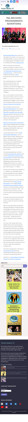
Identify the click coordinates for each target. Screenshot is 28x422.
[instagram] (6, 407)
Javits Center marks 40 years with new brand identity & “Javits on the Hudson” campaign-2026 (16, 372)
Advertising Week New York (10, 55)
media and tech (20, 62)
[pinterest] (20, 403)
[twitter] (2, 403)
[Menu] (2, 5)
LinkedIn (14, 1)
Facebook (11, 1)
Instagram (17, 1)
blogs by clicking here (15, 259)
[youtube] (2, 406)
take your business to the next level (12, 104)
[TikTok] (11, 407)
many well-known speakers (14, 154)
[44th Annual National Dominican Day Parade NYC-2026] (3, 379)
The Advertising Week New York (10, 46)
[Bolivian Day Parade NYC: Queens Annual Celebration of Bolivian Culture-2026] (3, 368)
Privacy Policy (16, 411)
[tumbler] (6, 403)
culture (17, 74)
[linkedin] (16, 403)
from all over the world (9, 250)
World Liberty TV (5, 411)
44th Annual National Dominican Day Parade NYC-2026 (17, 377)
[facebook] (11, 403)
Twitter (8, 1)
